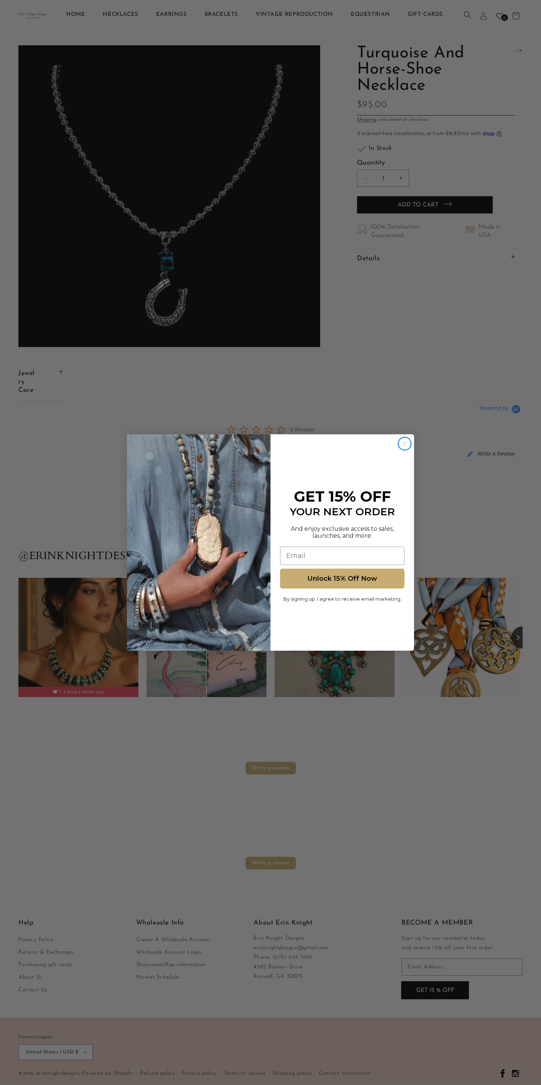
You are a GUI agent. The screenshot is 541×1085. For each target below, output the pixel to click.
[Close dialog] (404, 443)
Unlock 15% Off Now (342, 579)
